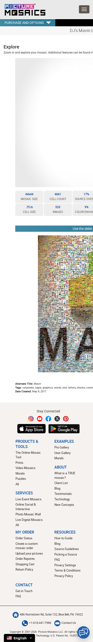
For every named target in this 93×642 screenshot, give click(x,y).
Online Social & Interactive (26, 506)
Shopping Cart (25, 564)
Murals (20, 473)
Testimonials (63, 493)
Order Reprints (25, 558)
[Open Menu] (84, 9)
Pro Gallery (61, 447)
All (17, 484)
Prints (19, 462)
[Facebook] (48, 418)
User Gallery (62, 453)
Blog (57, 488)
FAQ (57, 559)
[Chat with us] (83, 632)
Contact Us (69, 623)
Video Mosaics (26, 468)
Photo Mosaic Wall (28, 514)
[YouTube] (40, 418)
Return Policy (24, 569)
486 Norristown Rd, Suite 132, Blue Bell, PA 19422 (51, 614)
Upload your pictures (29, 553)
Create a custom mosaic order (27, 545)
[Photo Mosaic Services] (22, 8)
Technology (62, 499)
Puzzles (21, 478)
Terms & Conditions (67, 570)
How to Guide (63, 538)
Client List (61, 483)
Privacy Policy (63, 576)
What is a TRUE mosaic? (64, 475)
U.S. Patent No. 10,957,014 (66, 635)
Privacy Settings (65, 565)
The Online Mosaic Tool (28, 454)
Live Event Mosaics (28, 499)
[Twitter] (57, 418)
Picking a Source (65, 554)
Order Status (24, 538)
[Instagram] (31, 418)
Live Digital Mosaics (29, 520)
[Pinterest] (66, 418)
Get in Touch (24, 591)
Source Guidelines (66, 549)
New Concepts (64, 504)
